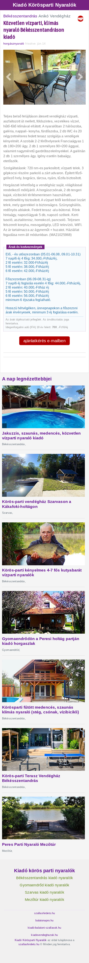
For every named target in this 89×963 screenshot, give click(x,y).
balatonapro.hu (44, 920)
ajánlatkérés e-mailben (44, 340)
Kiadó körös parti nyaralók (44, 870)
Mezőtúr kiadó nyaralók (44, 900)
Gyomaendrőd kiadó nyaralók (44, 885)
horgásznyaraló (13, 43)
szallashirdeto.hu (44, 913)
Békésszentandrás (20, 16)
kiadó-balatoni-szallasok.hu (44, 927)
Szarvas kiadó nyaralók (44, 892)
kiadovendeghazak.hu (44, 934)
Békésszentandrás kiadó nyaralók (44, 878)
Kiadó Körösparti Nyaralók (44, 5)
